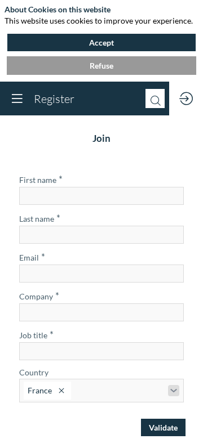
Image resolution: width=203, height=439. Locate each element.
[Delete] (61, 390)
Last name (39, 218)
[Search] (155, 98)
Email (32, 257)
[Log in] (186, 98)
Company (39, 296)
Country (33, 372)
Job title (36, 335)
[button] (17, 98)
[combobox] (101, 390)
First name (41, 179)
